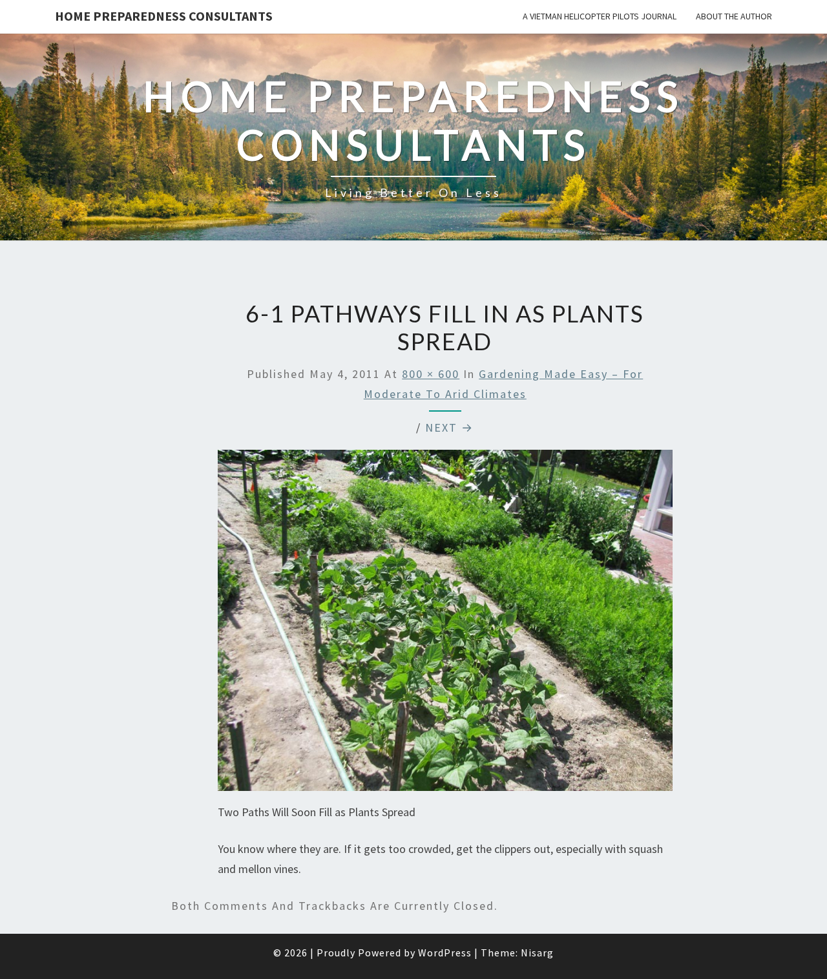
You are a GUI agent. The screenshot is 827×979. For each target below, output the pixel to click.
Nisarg (537, 952)
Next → (449, 427)
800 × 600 (430, 373)
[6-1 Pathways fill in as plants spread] (445, 624)
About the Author (734, 16)
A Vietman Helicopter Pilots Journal (599, 16)
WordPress (445, 952)
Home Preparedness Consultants (164, 16)
